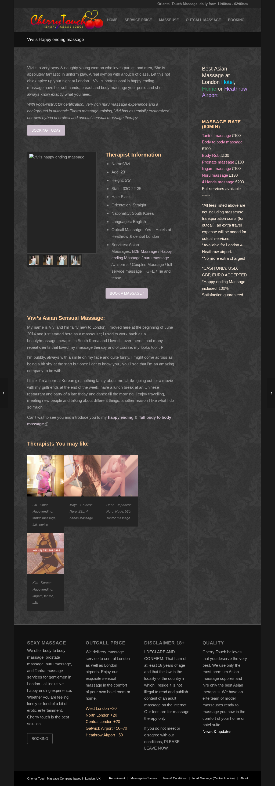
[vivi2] (48, 260)
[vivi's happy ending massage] (61, 203)
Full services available (221, 188)
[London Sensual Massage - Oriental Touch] (66, 20)
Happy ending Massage (224, 281)
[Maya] (271, 393)
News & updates (216, 731)
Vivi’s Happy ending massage (55, 39)
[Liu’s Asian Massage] (4, 393)
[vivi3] (62, 260)
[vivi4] (76, 260)
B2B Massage (144, 251)
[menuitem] (112, 20)
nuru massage (156, 257)
